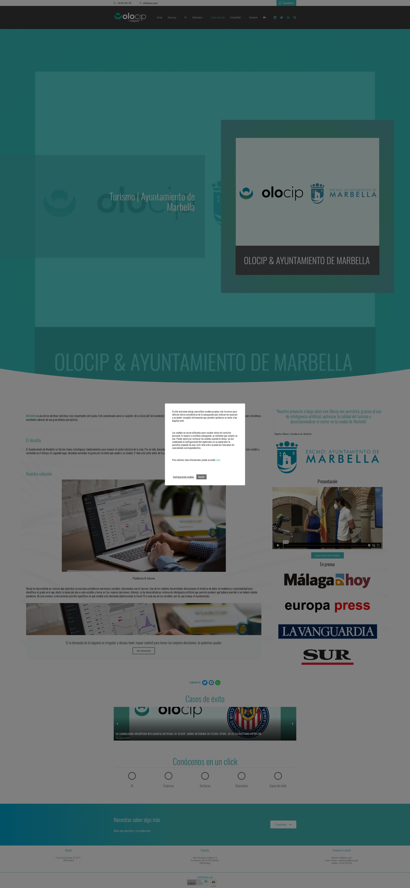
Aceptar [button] (201, 476)
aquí (218, 459)
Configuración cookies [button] (183, 476)
